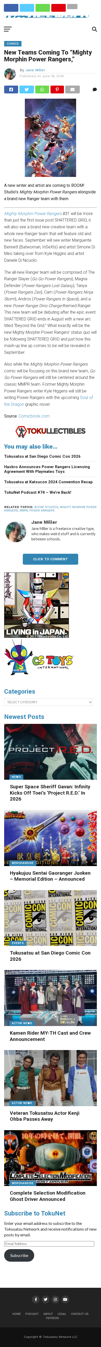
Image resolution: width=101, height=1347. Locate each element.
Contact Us (80, 1314)
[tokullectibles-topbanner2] (50, 437)
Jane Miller (35, 70)
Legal (62, 1314)
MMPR (24, 510)
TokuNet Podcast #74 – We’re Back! (37, 492)
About (48, 1314)
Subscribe (19, 1255)
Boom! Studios (46, 507)
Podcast (32, 1314)
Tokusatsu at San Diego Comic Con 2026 (42, 456)
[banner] (36, 636)
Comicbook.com (34, 416)
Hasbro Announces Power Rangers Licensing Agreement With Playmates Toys (47, 469)
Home (16, 1314)
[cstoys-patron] (41, 678)
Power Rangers (42, 510)
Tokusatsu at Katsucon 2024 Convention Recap (48, 482)
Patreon (52, 1318)
